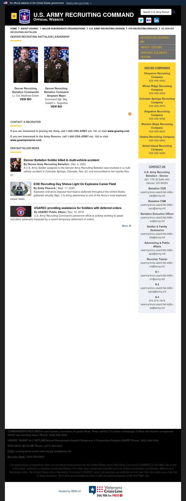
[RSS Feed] (129, 113)
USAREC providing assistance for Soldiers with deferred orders (78, 208)
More (125, 225)
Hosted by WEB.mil (70, 491)
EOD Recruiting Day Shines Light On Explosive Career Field (75, 184)
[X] (140, 20)
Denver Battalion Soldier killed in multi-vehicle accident (61, 160)
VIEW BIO (25, 99)
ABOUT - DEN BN (151, 47)
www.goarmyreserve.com (25, 140)
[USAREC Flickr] (148, 20)
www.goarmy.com (118, 131)
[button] (79, 3)
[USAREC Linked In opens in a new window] (157, 20)
